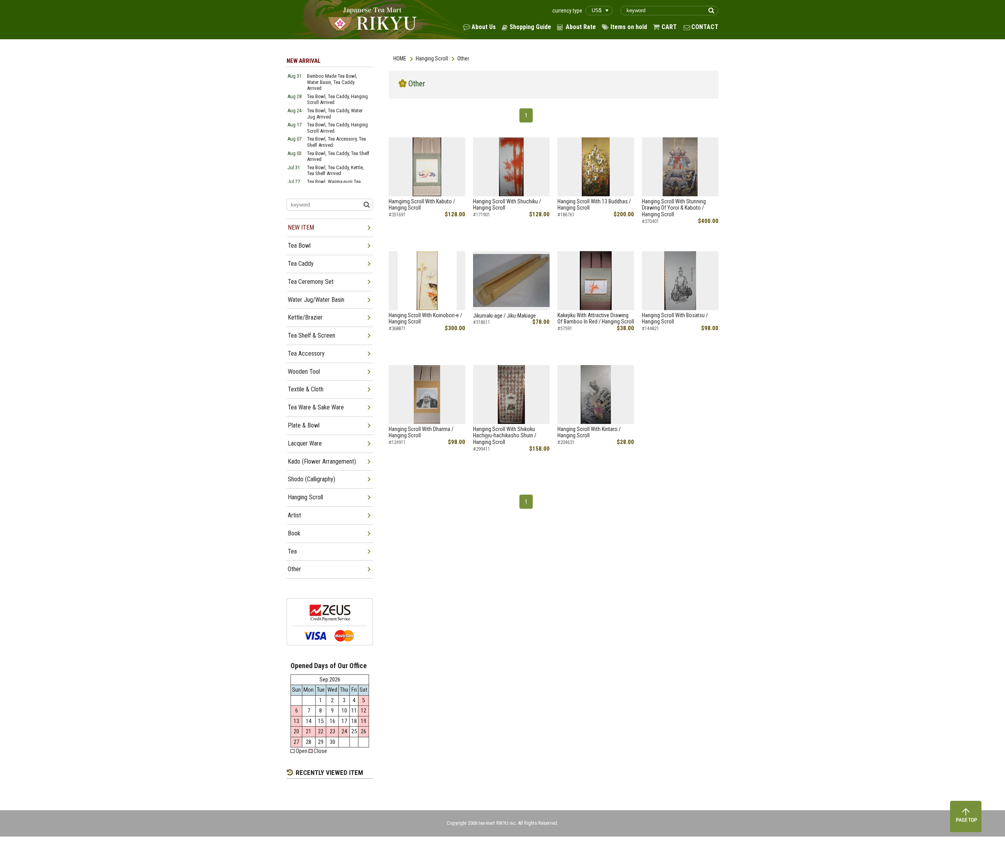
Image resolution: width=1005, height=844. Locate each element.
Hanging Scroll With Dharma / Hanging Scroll (421, 432)
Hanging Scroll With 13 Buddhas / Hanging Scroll (594, 204)
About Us (483, 27)
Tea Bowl (299, 245)
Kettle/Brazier (305, 317)
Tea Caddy (301, 263)
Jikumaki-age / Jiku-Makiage (504, 315)
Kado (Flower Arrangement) (322, 461)
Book (294, 533)
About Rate (581, 27)
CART (669, 27)
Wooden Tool (304, 371)
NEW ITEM (301, 227)
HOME (399, 58)
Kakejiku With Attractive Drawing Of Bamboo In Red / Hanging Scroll (595, 318)
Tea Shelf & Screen (311, 335)
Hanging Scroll (432, 58)
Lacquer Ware (305, 443)
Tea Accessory (306, 353)
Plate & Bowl (304, 425)
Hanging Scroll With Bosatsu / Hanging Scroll (675, 318)
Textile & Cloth (305, 389)
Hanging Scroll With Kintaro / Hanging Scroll (589, 432)
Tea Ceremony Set (311, 281)
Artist (294, 515)
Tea (292, 551)
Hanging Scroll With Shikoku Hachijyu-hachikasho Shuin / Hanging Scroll (504, 436)
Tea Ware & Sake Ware (316, 407)
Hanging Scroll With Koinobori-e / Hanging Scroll (425, 318)
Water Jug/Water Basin (316, 299)
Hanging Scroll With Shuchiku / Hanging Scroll (507, 204)
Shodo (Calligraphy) (311, 479)
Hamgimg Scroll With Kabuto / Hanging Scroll (422, 204)
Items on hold (628, 27)
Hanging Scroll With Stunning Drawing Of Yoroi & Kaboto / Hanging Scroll (674, 208)
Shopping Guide (530, 27)
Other (294, 569)
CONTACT (704, 27)
